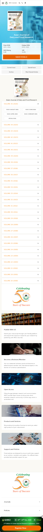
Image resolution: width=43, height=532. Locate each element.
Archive (11, 72)
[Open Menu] (3, 3)
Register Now (20, 528)
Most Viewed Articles (32, 72)
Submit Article (21, 57)
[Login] (26, 3)
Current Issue (11, 67)
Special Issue (32, 67)
